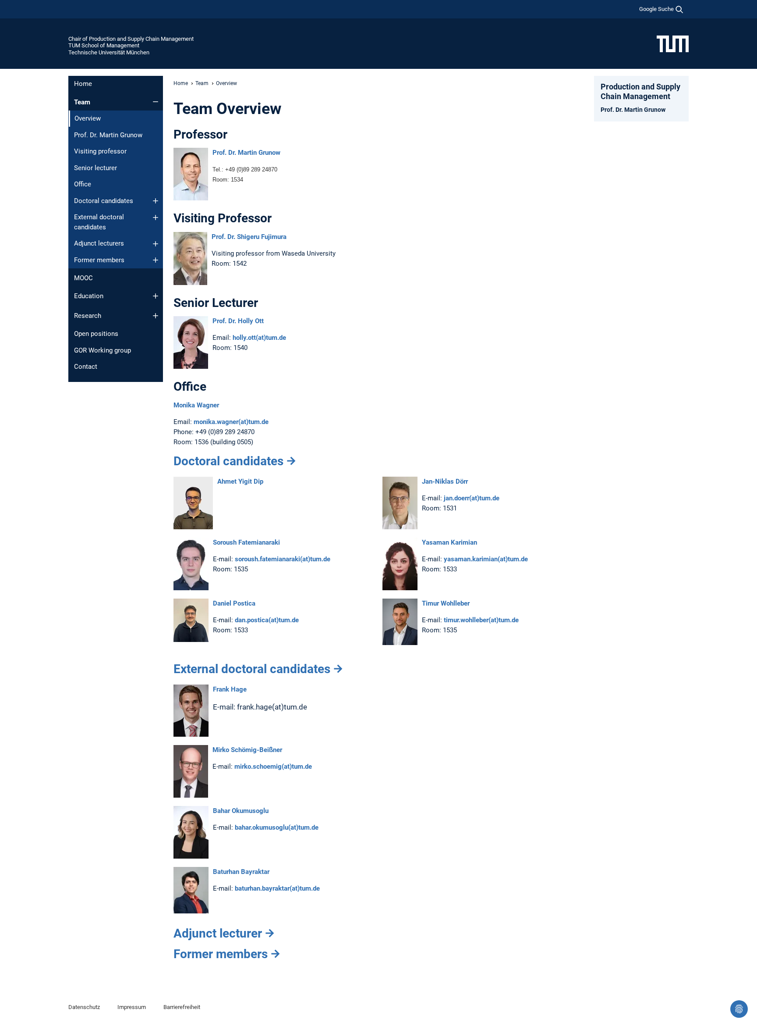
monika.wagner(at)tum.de (231, 422)
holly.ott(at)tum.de (259, 338)
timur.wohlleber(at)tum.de (480, 620)
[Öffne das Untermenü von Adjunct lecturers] (155, 244)
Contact (85, 367)
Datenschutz (84, 1007)
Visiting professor (100, 151)
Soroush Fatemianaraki (246, 542)
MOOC (83, 278)
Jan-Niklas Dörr (445, 481)
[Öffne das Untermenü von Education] (155, 296)
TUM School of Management (103, 45)
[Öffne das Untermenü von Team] (155, 101)
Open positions (96, 334)
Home (83, 84)
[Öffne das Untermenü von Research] (155, 315)
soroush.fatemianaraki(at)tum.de (282, 559)
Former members (99, 260)
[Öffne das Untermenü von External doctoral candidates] (155, 217)
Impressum (131, 1007)
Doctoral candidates (103, 201)
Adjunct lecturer (217, 933)
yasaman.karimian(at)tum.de (486, 559)
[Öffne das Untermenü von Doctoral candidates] (155, 201)
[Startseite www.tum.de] (673, 43)
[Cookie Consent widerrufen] (739, 1009)
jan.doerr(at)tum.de (471, 498)
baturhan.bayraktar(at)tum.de (277, 888)
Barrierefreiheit (181, 1007)
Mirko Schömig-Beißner (247, 750)
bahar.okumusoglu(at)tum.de (276, 827)
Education (88, 296)
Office (82, 184)
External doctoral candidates (99, 222)
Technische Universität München (108, 52)
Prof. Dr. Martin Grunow (108, 135)
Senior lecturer (95, 168)
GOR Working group (102, 350)
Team (82, 102)
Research (87, 316)
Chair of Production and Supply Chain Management (131, 39)
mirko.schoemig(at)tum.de (273, 766)
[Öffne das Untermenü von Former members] (155, 260)
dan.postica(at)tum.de (267, 620)
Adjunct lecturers (99, 243)
